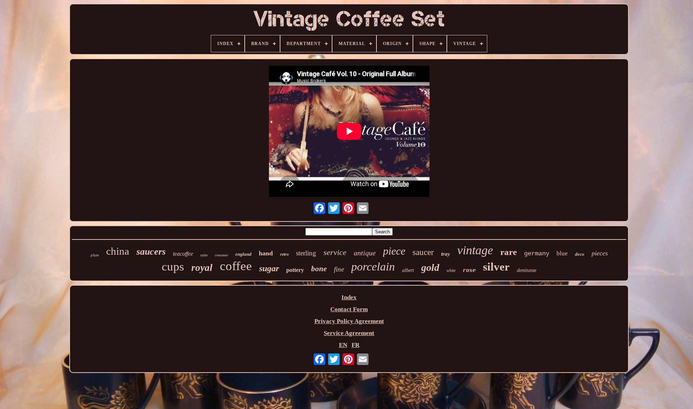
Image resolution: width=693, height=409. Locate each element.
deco (579, 254)
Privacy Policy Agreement (349, 321)
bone (319, 268)
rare (508, 252)
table (204, 255)
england (243, 254)
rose (469, 270)
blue (562, 253)
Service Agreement (349, 333)
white (451, 270)
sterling (306, 253)
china (117, 251)
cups (173, 266)
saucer (423, 252)
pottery (295, 270)
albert (408, 270)
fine (339, 269)
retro (284, 254)
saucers (151, 251)
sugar (269, 268)
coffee (236, 266)
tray (445, 254)
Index (349, 297)
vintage (475, 250)
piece (394, 251)
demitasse (526, 270)
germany (536, 253)
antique (365, 253)
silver (496, 266)
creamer (221, 255)
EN (343, 345)
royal (202, 267)
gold (430, 267)
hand (266, 253)
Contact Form (349, 309)
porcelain (373, 266)
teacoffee (183, 254)
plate (95, 255)
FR (355, 345)
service (334, 252)
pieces (600, 253)
